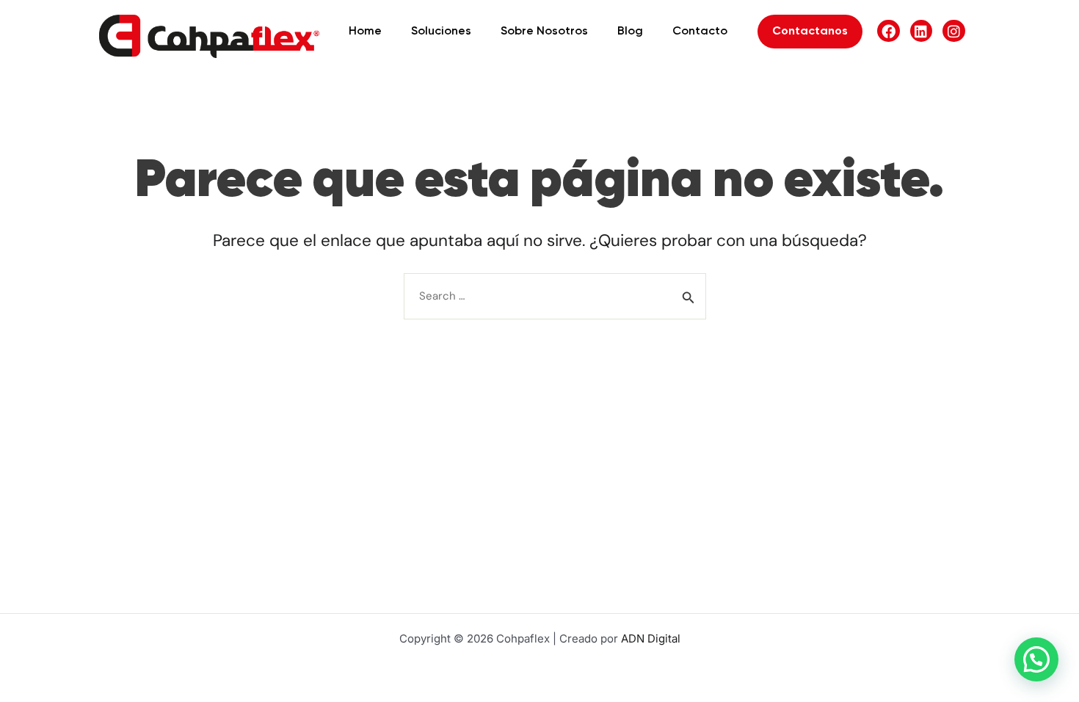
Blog (630, 31)
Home (365, 31)
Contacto (699, 31)
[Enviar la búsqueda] (688, 298)
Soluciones (441, 31)
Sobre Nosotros (544, 31)
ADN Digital (650, 638)
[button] (1036, 659)
